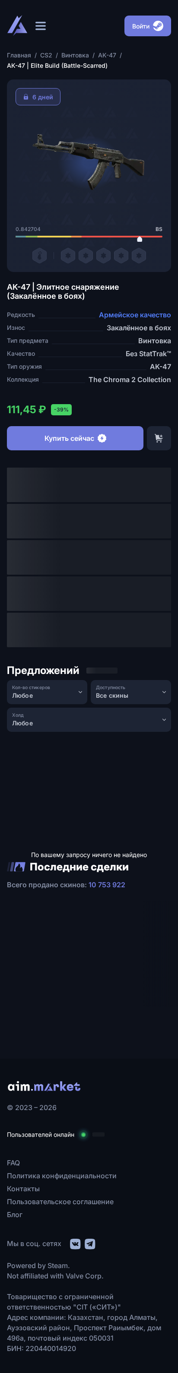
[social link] (74, 1242)
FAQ (13, 1162)
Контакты (23, 1188)
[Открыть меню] (40, 26)
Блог (14, 1214)
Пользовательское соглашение (60, 1201)
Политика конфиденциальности (62, 1175)
